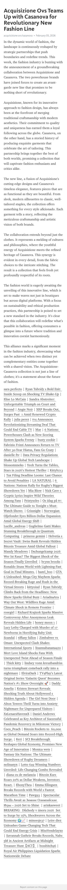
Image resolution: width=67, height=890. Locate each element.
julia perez (21, 419)
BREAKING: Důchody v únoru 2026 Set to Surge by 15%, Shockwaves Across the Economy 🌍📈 (32, 815)
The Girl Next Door (42, 698)
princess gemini (34, 536)
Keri (19, 739)
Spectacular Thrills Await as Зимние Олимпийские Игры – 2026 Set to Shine (32, 800)
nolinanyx (11, 765)
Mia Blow (35, 491)
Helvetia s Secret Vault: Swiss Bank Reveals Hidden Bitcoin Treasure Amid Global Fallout (33, 541)
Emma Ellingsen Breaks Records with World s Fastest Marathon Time (31, 790)
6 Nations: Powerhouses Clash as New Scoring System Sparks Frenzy (32, 435)
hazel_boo (45, 572)
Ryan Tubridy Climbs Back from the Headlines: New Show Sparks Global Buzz (33, 592)
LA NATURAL (41, 480)
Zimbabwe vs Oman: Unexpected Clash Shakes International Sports (31, 643)
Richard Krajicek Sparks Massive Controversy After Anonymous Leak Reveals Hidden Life (34, 617)
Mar (38, 430)
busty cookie (46, 440)
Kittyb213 (56, 470)
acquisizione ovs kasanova (18, 35)
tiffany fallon (27, 638)
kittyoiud (33, 587)
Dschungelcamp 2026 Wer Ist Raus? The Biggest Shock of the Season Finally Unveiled (32, 556)
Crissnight (34, 511)
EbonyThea (24, 785)
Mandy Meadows (16, 551)
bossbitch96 (47, 846)
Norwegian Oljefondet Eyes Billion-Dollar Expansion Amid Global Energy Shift (32, 516)
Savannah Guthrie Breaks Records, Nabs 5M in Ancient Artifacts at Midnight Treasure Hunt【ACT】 (34, 841)
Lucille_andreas (14, 526)
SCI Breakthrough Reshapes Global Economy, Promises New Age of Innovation (33, 744)
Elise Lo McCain (15, 399)
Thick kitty (13, 663)
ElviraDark (28, 673)
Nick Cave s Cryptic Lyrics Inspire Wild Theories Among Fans (33, 496)
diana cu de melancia (21, 775)
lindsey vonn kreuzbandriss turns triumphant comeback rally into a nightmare (33, 668)
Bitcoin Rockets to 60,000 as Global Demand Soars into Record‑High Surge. (34, 734)
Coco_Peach (12, 729)
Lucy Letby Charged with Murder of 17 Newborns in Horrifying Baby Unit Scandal (31, 633)
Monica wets (41, 749)
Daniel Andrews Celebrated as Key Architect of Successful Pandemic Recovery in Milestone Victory (33, 719)
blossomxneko (14, 465)
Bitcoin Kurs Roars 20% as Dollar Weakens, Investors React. (32, 780)
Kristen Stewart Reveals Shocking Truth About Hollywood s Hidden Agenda (29, 694)
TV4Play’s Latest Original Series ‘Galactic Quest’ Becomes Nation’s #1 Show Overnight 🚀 (33, 678)
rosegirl (9, 612)
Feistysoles (31, 501)
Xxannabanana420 (48, 648)
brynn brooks (50, 562)
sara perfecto (13, 389)
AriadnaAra (51, 597)
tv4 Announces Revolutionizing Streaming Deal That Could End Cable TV (30, 424)
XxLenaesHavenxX (16, 714)
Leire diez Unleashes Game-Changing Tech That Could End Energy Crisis (33, 825)
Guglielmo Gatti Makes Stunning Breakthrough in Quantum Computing (32, 531)
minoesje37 (36, 820)
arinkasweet (51, 805)
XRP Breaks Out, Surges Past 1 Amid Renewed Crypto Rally (32, 414)
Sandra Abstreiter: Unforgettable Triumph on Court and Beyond (30, 404)
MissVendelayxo (52, 831)
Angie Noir (25, 409)
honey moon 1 (45, 622)
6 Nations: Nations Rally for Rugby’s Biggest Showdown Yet (34, 485)
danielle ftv (11, 455)
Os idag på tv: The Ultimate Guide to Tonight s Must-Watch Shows (33, 506)
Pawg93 (34, 795)
